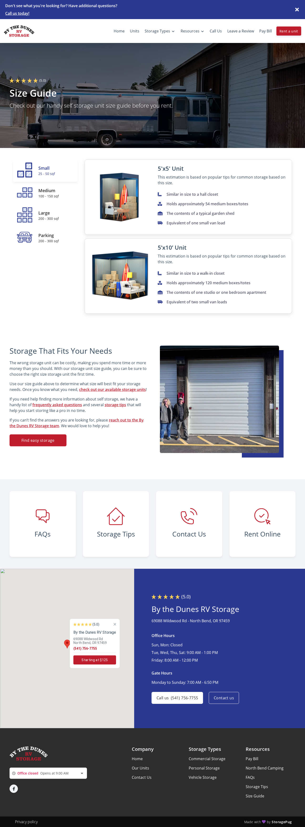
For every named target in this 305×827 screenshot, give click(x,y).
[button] (67, 644)
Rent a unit (289, 31)
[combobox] (48, 773)
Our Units (140, 768)
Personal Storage (204, 768)
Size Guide (255, 796)
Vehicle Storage (203, 777)
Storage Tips (257, 786)
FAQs (250, 777)
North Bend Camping (265, 768)
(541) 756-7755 (85, 648)
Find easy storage (38, 440)
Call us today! (17, 13)
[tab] (45, 170)
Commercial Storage (207, 758)
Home (137, 758)
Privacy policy (26, 821)
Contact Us (142, 777)
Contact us (224, 698)
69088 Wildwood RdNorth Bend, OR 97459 (90, 641)
